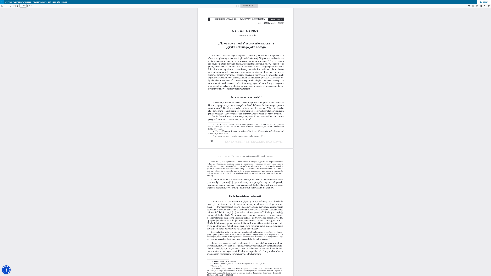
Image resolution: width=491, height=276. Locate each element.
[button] (6, 269)
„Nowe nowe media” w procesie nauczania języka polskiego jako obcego (36, 2)
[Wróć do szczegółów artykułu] (2, 2)
